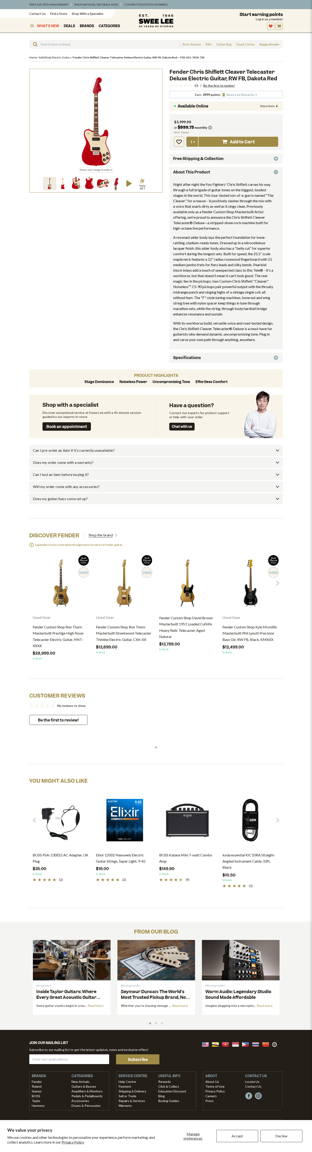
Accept (237, 1136)
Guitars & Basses (83, 1086)
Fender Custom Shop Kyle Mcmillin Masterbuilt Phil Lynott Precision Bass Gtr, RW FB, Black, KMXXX (249, 633)
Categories (109, 26)
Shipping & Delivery (132, 1091)
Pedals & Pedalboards (87, 1096)
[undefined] (33, 44)
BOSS (36, 1096)
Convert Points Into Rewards (145, 4)
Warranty (125, 1105)
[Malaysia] (207, 1044)
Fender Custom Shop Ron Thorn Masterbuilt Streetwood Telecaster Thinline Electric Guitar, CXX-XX (123, 633)
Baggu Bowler (269, 44)
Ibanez (36, 1091)
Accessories (80, 1101)
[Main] (156, 21)
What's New (48, 26)
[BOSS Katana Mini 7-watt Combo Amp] (187, 822)
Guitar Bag (224, 44)
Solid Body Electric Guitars (55, 57)
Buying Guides (168, 1101)
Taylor (36, 1101)
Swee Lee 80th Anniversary (49, 4)
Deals (69, 26)
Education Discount (172, 1091)
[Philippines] (247, 1044)
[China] (267, 1044)
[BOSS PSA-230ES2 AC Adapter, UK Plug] (61, 822)
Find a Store (58, 14)
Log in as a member (269, 19)
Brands (87, 26)
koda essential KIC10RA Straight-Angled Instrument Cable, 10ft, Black (248, 861)
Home (33, 57)
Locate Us (252, 1082)
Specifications (187, 357)
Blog (161, 1096)
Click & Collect (168, 1086)
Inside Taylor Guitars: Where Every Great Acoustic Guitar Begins (66, 997)
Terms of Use (215, 1086)
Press (209, 1101)
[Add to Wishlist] (179, 142)
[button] (49, 183)
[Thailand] (257, 1044)
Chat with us (182, 426)
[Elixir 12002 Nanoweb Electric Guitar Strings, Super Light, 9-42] (124, 822)
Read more (95, 1006)
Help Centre (127, 1082)
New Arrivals (80, 1082)
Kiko (208, 44)
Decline (281, 1136)
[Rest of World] (275, 1044)
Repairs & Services (132, 1101)
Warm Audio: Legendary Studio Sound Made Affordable (238, 994)
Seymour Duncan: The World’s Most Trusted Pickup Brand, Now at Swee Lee (155, 997)
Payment (125, 1086)
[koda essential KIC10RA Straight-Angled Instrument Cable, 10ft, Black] (250, 822)
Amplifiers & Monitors (87, 1091)
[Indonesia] (237, 1044)
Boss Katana (192, 44)
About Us (212, 1082)
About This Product (191, 172)
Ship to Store (267, 106)
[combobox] (104, 44)
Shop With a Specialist (87, 14)
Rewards (164, 1082)
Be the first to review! (219, 85)
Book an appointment (66, 426)
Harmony (38, 1105)
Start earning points (261, 14)
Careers (211, 1096)
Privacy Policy (73, 1142)
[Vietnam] (227, 1044)
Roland (37, 1086)
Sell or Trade (127, 1096)
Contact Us (37, 14)
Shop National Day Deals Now (96, 4)
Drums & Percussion (85, 1105)
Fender (37, 1082)
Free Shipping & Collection (198, 158)
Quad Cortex (245, 44)
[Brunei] (217, 1044)
